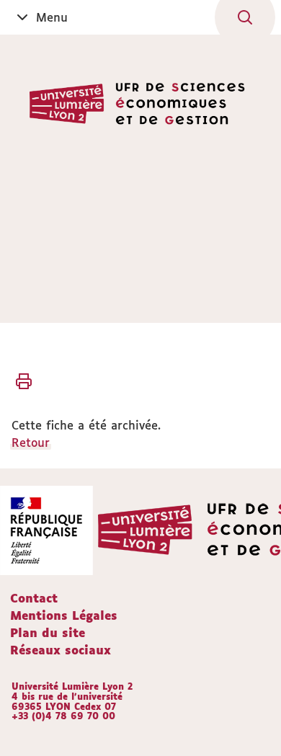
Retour (31, 442)
